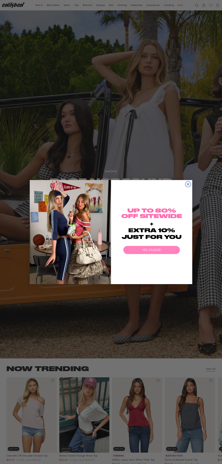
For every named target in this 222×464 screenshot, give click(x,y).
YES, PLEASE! (151, 250)
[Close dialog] (188, 184)
